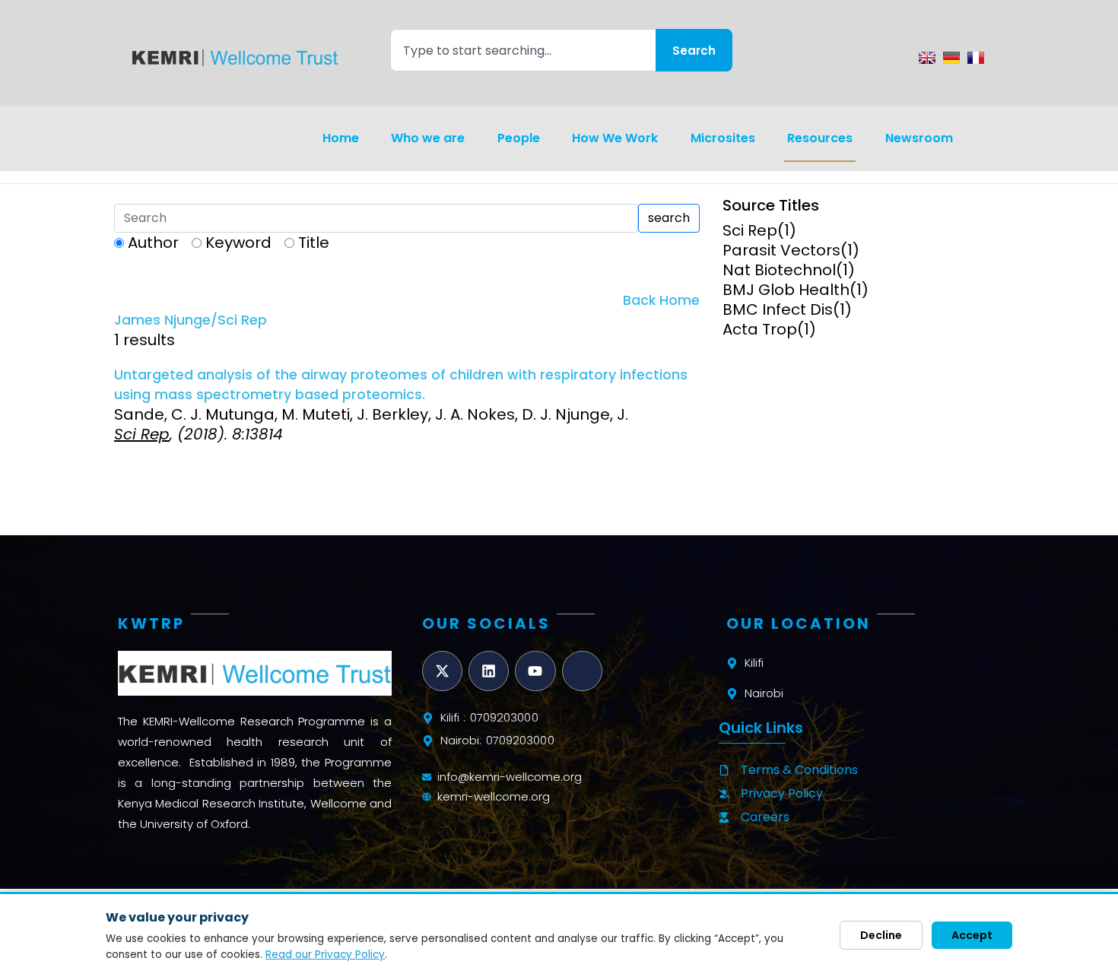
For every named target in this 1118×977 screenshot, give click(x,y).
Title (313, 242)
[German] (951, 58)
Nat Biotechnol (779, 270)
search (669, 218)
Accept (972, 935)
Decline (881, 935)
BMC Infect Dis (778, 309)
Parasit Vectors (781, 250)
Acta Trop (760, 329)
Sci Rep (750, 230)
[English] (927, 58)
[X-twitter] (442, 671)
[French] (975, 58)
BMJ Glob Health (786, 289)
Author (153, 242)
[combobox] (523, 50)
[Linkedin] (488, 671)
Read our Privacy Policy (325, 954)
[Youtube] (535, 671)
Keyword (238, 242)
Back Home (661, 300)
